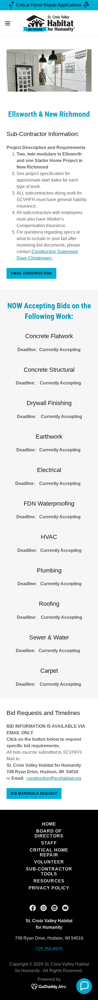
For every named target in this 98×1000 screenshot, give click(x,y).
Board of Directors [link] (49, 833)
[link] (49, 23)
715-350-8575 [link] (49, 949)
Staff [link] (49, 843)
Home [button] (49, 824)
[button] (9, 23)
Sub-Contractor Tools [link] (49, 871)
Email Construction (31, 273)
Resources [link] (48, 881)
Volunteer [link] (49, 862)
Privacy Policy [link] (49, 888)
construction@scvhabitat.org (53, 778)
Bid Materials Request (34, 793)
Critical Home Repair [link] (49, 852)
